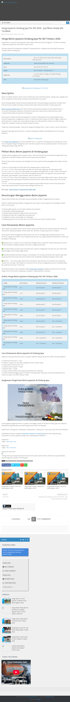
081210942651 (9, 567)
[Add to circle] (25, 539)
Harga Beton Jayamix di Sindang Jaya (33, 433)
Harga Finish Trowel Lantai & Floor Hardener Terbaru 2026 (20, 639)
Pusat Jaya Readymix (12, 142)
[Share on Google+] (22, 465)
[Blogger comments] (24, 519)
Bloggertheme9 (49, 697)
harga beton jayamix (36, 269)
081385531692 (9, 579)
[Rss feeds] (20, 539)
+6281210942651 (10, 571)
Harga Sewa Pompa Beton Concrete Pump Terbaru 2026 (20, 621)
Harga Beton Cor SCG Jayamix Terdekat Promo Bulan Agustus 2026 (19, 601)
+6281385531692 (10, 583)
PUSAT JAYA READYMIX (32, 697)
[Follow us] (23, 539)
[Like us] (27, 539)
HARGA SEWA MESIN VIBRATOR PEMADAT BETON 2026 (18, 648)
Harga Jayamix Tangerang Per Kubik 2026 (22, 189)
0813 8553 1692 (11, 441)
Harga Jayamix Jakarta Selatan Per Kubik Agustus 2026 (34, 487)
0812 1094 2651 (11, 448)
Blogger (39, 699)
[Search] (67, 23)
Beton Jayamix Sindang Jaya (11, 109)
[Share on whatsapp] (25, 465)
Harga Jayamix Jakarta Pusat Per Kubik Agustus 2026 (56, 487)
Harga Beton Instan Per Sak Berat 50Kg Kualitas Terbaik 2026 (20, 630)
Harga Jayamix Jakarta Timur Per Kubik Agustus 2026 (11, 487)
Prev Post (6, 497)
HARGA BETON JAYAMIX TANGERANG (24, 461)
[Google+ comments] (33, 519)
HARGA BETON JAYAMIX (11, 461)
